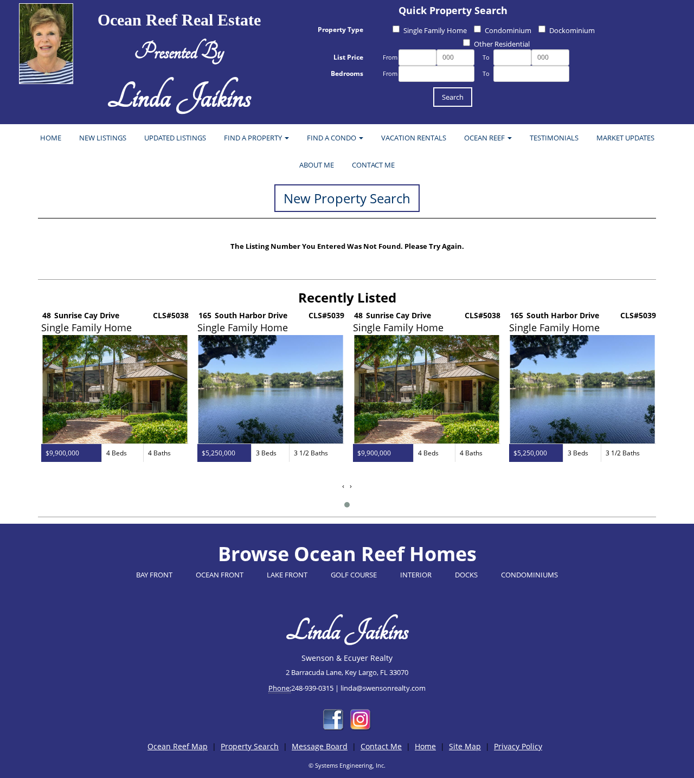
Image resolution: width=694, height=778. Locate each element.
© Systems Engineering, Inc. (347, 765)
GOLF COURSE (354, 575)
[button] (347, 504)
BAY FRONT (154, 575)
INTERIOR (416, 575)
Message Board (320, 746)
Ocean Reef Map (177, 746)
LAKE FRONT (287, 575)
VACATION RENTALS (413, 138)
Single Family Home (435, 30)
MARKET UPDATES (625, 138)
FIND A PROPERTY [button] (254, 138)
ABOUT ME (316, 165)
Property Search (250, 746)
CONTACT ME (373, 165)
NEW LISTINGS (102, 138)
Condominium (508, 30)
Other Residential (502, 44)
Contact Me (381, 746)
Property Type (340, 29)
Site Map (465, 746)
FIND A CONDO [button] (332, 138)
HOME (50, 138)
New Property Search (347, 198)
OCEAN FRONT (219, 575)
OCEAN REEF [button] (485, 138)
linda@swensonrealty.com (383, 688)
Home (425, 746)
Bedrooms (347, 73)
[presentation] (343, 486)
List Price (348, 57)
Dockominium (572, 30)
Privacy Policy (518, 746)
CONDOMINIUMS (529, 575)
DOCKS (466, 575)
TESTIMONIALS (554, 138)
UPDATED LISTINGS (175, 138)
